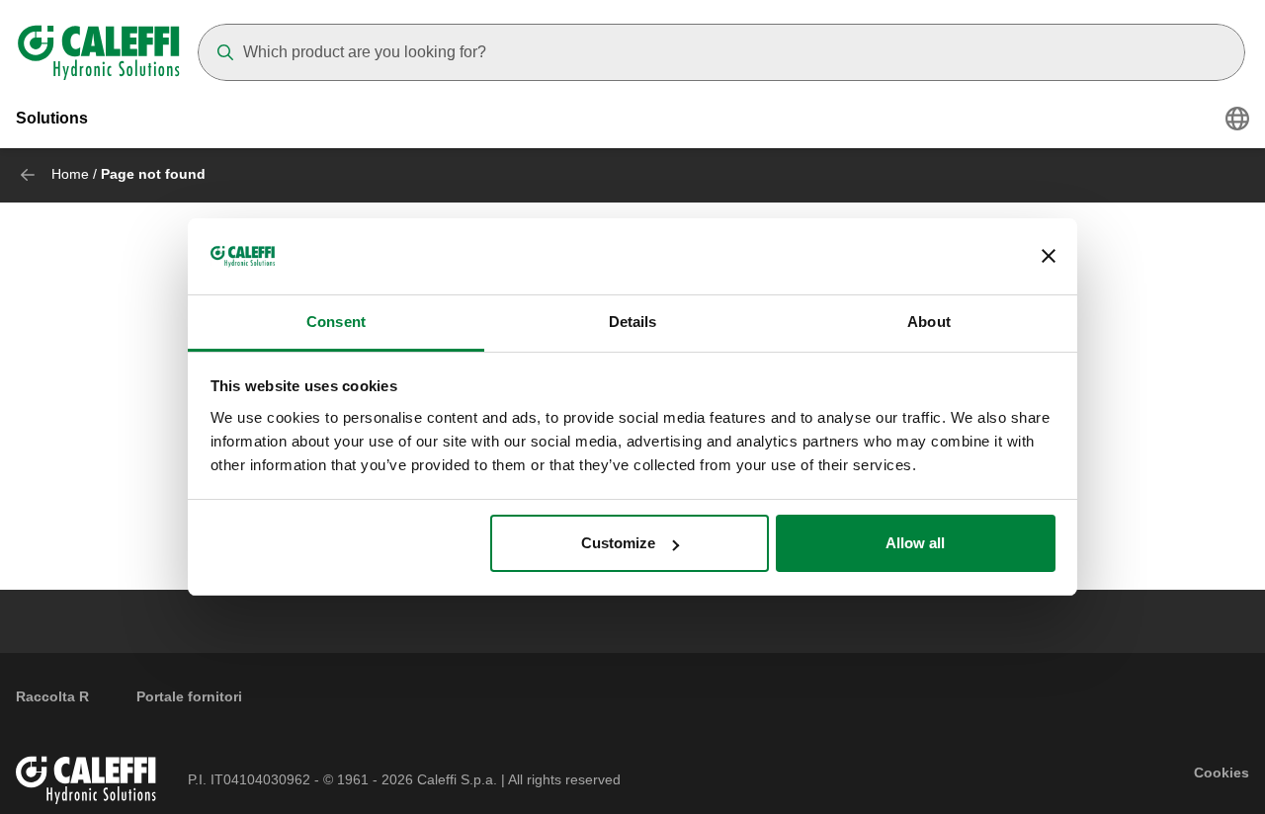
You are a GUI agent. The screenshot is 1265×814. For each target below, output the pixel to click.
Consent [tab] (336, 321)
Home (70, 174)
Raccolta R (52, 696)
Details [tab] (633, 321)
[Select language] (1237, 118)
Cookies (1221, 772)
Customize (618, 542)
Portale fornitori (189, 696)
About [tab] (929, 321)
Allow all (915, 542)
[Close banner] (1048, 257)
